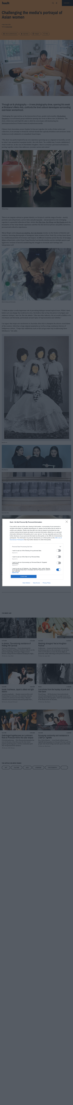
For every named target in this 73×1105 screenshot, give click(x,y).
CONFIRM (23, 576)
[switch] (58, 550)
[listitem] (36, 547)
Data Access (36, 583)
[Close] (67, 522)
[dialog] (36, 552)
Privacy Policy (46, 583)
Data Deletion (26, 583)
